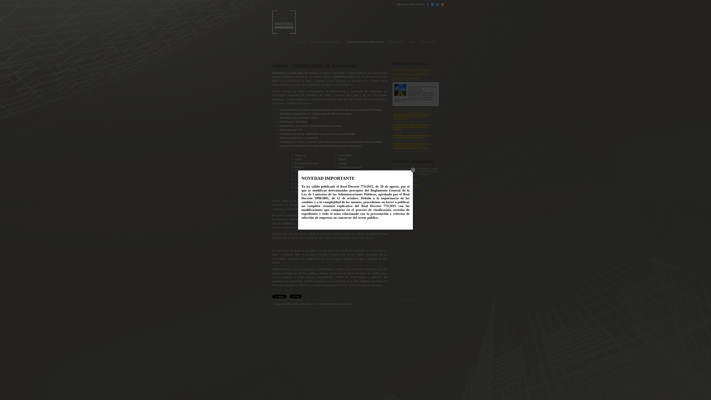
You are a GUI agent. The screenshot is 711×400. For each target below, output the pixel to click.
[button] (413, 170)
